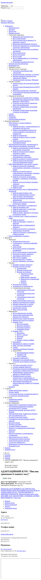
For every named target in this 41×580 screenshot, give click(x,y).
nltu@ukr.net (4, 519)
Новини (7, 501)
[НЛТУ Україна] (6, 21)
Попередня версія (7, 2)
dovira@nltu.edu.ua (7, 534)
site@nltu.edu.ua (21, 551)
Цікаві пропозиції (11, 505)
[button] (9, 26)
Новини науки (10, 503)
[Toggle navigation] (1, 19)
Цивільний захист (11, 508)
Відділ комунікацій (6, 549)
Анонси (7, 506)
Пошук (3, 8)
